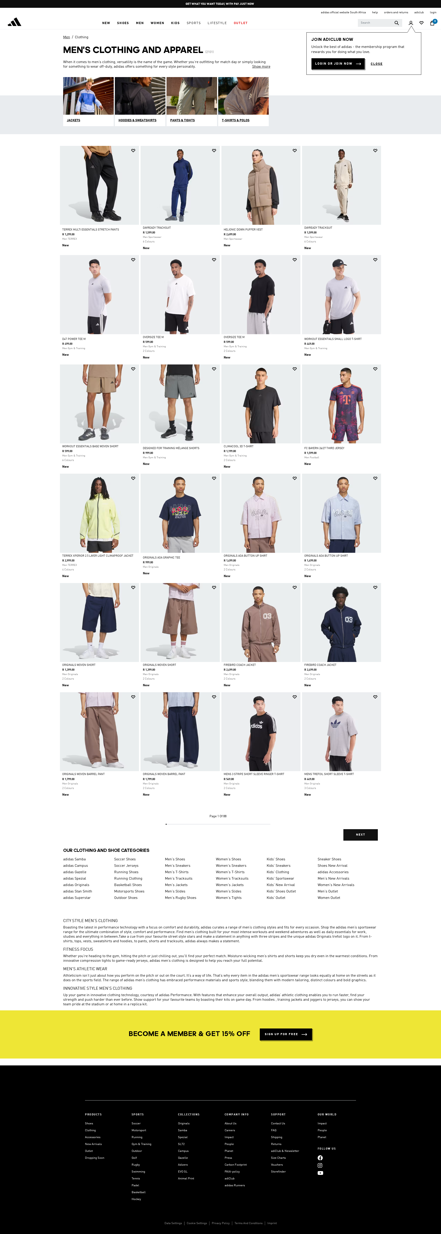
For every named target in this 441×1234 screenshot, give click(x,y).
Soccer (136, 1123)
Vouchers (277, 1164)
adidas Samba (74, 859)
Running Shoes (126, 872)
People (229, 1144)
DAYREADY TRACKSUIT (157, 228)
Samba (182, 1130)
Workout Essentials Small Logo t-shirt (333, 339)
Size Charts (278, 1157)
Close (377, 64)
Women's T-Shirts (230, 872)
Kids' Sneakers (279, 866)
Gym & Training (141, 1144)
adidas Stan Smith (77, 891)
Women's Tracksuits (232, 879)
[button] (106, 23)
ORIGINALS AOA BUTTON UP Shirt (245, 556)
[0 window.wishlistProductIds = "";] (421, 23)
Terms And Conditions (249, 1223)
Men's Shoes (175, 859)
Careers (230, 1130)
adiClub (230, 1178)
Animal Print (186, 1178)
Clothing (81, 37)
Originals (183, 1123)
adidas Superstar (77, 898)
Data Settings (173, 1223)
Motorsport (139, 1130)
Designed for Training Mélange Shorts (171, 448)
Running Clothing (128, 879)
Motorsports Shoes (129, 891)
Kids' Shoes (276, 859)
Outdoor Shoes (126, 898)
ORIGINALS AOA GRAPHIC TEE (161, 557)
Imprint (272, 1223)
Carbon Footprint (236, 1164)
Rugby (136, 1164)
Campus (183, 1151)
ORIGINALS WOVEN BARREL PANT (83, 774)
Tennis (136, 1178)
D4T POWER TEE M (74, 339)
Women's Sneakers (231, 866)
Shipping (276, 1137)
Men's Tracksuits (178, 879)
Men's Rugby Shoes (180, 898)
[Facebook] (320, 1157)
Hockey (136, 1199)
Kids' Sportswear (280, 879)
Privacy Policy (221, 1223)
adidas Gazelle (74, 872)
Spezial (183, 1137)
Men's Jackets (176, 885)
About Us (230, 1123)
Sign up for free (281, 1034)
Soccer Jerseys (126, 866)
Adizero (183, 1164)
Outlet (89, 1151)
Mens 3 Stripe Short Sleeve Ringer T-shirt (254, 774)
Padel (135, 1185)
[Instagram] (320, 1165)
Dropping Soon (94, 1157)
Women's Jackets (230, 885)
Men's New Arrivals (333, 879)
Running (137, 1137)
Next (360, 834)
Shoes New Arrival (333, 866)
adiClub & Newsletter (285, 1151)
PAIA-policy (232, 1171)
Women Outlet (329, 898)
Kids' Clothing (278, 872)
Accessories (92, 1137)
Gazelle (183, 1157)
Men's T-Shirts (177, 872)
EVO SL (182, 1171)
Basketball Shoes (128, 885)
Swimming (138, 1171)
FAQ (273, 1130)
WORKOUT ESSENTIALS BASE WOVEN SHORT (90, 446)
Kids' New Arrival (281, 885)
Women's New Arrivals (336, 885)
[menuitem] (106, 23)
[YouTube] (320, 1172)
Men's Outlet (328, 891)
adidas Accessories (333, 872)
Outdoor (137, 1151)
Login (433, 12)
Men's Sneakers (177, 866)
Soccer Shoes (125, 859)
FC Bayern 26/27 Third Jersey (324, 448)
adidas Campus (75, 866)
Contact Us (278, 1123)
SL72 (181, 1144)
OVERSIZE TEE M (153, 337)
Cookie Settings (197, 1223)
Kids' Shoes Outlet (281, 891)
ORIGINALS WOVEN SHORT (79, 665)
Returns (276, 1144)
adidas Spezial (74, 879)
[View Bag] (432, 23)
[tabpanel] (220, 497)
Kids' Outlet (276, 898)
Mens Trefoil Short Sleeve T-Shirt (329, 774)
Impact (229, 1137)
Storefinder (278, 1171)
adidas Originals (76, 885)
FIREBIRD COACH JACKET (240, 665)
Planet (229, 1151)
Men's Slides (175, 891)
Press (228, 1157)
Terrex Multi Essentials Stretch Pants (90, 229)
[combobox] (380, 23)
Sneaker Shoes (329, 859)
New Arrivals (93, 1144)
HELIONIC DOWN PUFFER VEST (243, 229)
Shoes (89, 1123)
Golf (134, 1157)
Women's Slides (228, 891)
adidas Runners (235, 1185)
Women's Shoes (228, 859)
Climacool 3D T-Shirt (239, 446)
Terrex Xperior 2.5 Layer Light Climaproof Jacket (97, 556)
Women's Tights (229, 898)
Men (66, 37)
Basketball (139, 1192)
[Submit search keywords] (396, 23)
